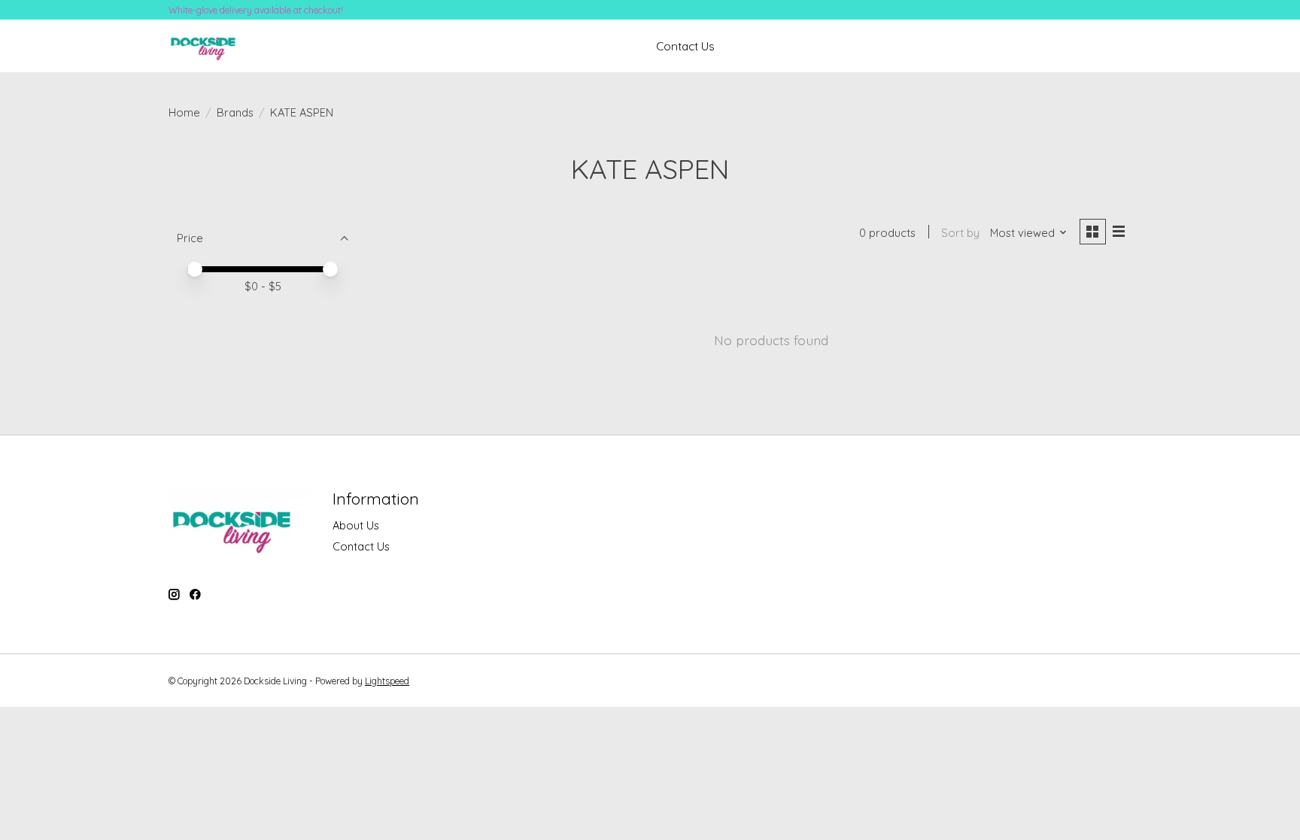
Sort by (960, 233)
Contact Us (685, 46)
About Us (356, 525)
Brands (235, 112)
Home (184, 112)
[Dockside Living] (208, 46)
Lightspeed (387, 681)
